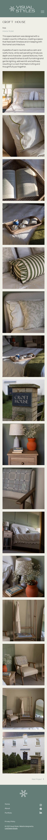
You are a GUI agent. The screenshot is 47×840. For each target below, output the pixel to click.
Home (7, 804)
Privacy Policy (10, 821)
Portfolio (8, 813)
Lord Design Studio (11, 828)
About (7, 808)
